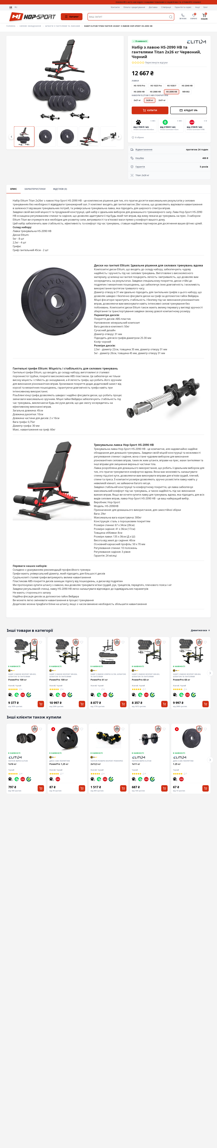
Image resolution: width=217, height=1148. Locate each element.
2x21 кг (137, 100)
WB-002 (186, 91)
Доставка (153, 7)
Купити (152, 110)
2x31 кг (162, 100)
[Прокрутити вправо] (118, 136)
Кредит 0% (190, 110)
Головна (10, 26)
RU (16, 7)
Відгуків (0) (60, 188)
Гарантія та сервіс (183, 7)
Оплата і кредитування (134, 7)
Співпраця (166, 7)
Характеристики (35, 188)
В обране (139, 137)
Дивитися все (199, 630)
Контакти (115, 7)
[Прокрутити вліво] (11, 136)
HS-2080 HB (155, 91)
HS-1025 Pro (156, 85)
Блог (205, 7)
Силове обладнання (30, 26)
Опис (13, 188)
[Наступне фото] (116, 93)
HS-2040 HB (187, 85)
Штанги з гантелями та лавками (62, 26)
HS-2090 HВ (171, 91)
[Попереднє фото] (14, 93)
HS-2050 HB (139, 91)
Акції (197, 7)
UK (10, 7)
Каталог (74, 16)
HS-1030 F (171, 85)
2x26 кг (149, 100)
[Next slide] (206, 125)
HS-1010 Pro (139, 85)
